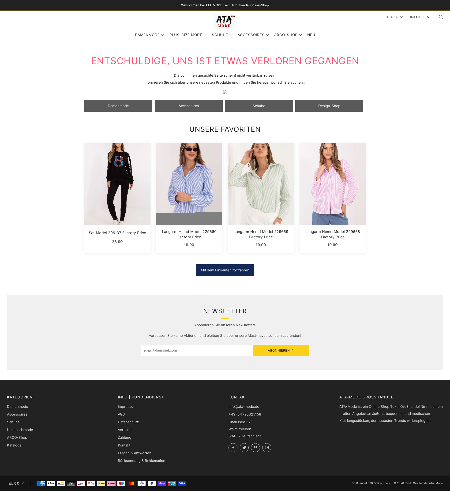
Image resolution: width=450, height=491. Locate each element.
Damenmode (147, 35)
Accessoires (251, 35)
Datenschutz (128, 422)
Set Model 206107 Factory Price (117, 232)
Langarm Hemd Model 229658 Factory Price (332, 234)
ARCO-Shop (286, 35)
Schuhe (220, 35)
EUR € (393, 17)
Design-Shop (329, 106)
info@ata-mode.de (244, 406)
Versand (124, 429)
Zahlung (124, 437)
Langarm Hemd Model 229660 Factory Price (189, 234)
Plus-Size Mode (185, 35)
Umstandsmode (20, 429)
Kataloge (14, 445)
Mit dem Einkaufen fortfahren (225, 270)
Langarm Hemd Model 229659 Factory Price (261, 234)
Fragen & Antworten (134, 453)
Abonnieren (279, 350)
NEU (311, 35)
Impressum (127, 406)
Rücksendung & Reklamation (141, 460)
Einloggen (419, 17)
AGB (121, 414)
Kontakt (124, 445)
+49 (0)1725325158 (245, 414)
